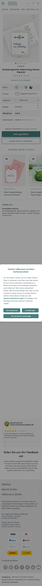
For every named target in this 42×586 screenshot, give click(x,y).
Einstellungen (30, 310)
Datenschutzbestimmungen (13, 298)
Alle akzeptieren (12, 310)
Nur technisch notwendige (21, 316)
